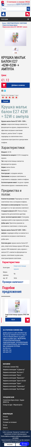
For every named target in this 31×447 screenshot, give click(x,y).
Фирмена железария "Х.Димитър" (14, 369)
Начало (5, 417)
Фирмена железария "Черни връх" (14, 386)
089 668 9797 (7, 352)
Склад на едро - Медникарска (12, 405)
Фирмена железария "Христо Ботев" (14, 381)
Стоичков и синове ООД (10, 367)
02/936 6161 (7, 348)
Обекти (5, 428)
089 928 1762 (7, 350)
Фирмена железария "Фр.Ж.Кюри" (14, 389)
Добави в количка (18, 85)
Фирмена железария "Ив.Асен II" (13, 372)
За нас (5, 425)
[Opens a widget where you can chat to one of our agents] (24, 444)
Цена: (3, 75)
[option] (15, 38)
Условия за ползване (10, 422)
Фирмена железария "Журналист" (14, 378)
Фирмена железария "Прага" (12, 375)
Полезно (5, 419)
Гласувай (5, 101)
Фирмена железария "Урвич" (12, 383)
